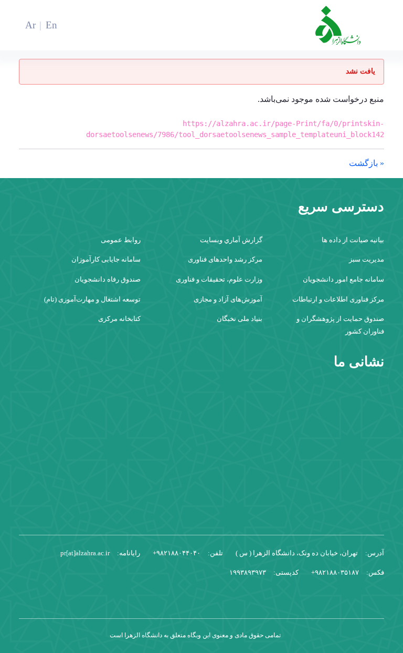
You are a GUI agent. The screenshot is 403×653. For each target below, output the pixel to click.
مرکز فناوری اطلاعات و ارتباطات (338, 299)
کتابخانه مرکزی (119, 319)
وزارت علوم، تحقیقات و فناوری (219, 279)
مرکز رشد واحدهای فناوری (225, 259)
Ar (30, 24)
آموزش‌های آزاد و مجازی (228, 299)
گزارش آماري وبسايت (231, 240)
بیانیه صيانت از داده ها (353, 240)
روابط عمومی (121, 240)
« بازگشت (366, 163)
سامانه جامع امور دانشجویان (343, 279)
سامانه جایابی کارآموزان (106, 259)
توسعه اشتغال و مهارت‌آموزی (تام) (92, 299)
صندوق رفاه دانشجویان (108, 279)
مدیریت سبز (366, 259)
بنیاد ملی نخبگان (239, 319)
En (51, 24)
